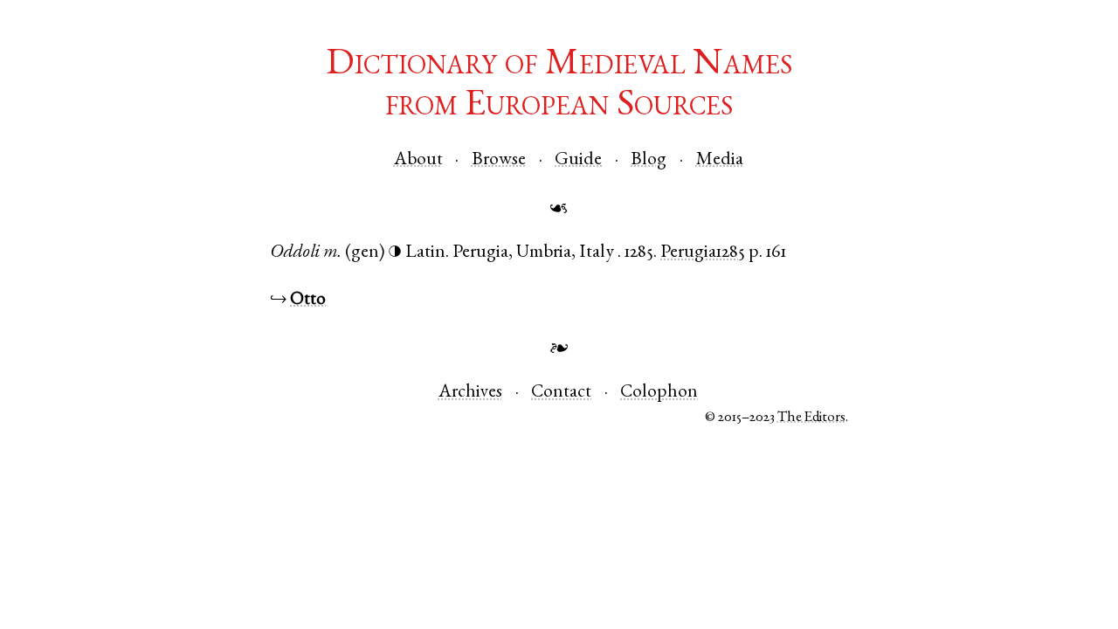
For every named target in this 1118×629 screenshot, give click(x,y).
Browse (499, 160)
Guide (578, 160)
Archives (470, 393)
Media (719, 160)
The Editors (811, 418)
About (418, 160)
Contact (561, 393)
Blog (648, 160)
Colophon (659, 393)
